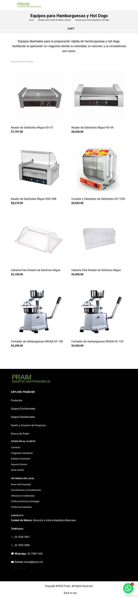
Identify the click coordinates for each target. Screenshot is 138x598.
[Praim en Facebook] (22, 573)
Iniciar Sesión (17, 470)
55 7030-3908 (22, 545)
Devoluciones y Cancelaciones (26, 490)
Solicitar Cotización (20, 458)
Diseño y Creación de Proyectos (28, 425)
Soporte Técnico (19, 464)
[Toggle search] (125, 5)
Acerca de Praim (20, 433)
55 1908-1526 (35, 553)
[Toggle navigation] (12, 5)
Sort (70, 28)
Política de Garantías (21, 507)
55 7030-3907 (22, 537)
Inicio (31, 20)
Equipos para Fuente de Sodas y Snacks (54, 20)
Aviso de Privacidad (21, 484)
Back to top (70, 593)
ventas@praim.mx (33, 562)
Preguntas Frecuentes (22, 453)
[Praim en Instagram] (14, 573)
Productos (16, 400)
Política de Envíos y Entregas (25, 501)
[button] (128, 588)
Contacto (15, 447)
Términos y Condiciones (22, 495)
